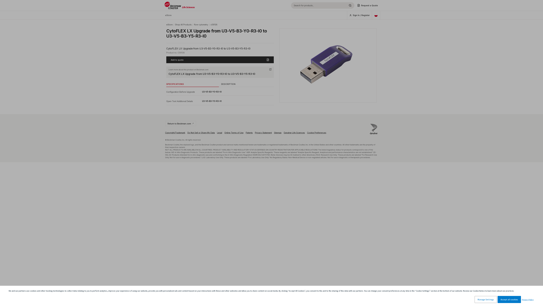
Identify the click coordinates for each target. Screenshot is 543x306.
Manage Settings (486, 299)
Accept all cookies (509, 299)
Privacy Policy (528, 299)
